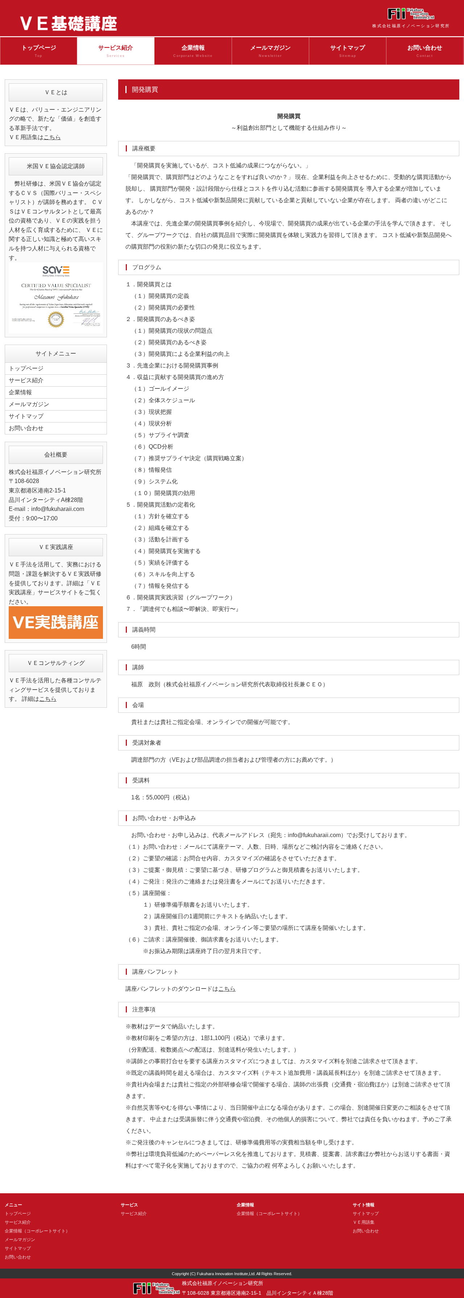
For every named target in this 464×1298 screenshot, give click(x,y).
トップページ (38, 51)
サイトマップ (347, 51)
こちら (227, 989)
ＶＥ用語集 (363, 1222)
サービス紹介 (115, 51)
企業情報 (193, 51)
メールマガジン (270, 51)
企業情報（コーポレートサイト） (37, 1230)
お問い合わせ (424, 51)
